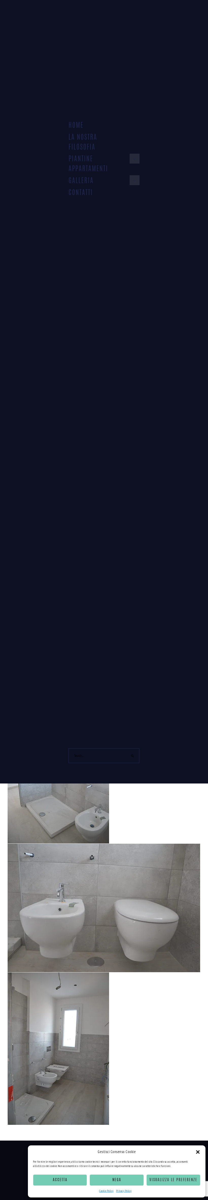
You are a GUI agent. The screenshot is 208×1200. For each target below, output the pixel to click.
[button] (197, 1152)
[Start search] (133, 756)
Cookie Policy (106, 1191)
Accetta (60, 1180)
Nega (116, 1180)
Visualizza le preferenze (173, 1180)
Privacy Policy (124, 1191)
